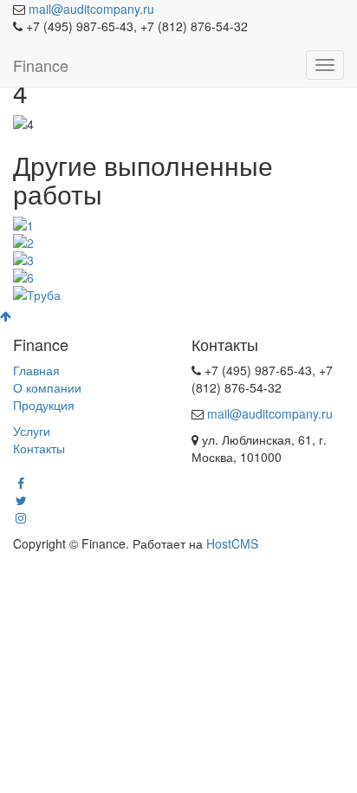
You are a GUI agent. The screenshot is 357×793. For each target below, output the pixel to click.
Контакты (39, 448)
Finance (40, 65)
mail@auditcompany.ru (91, 8)
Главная (36, 370)
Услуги (31, 430)
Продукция (44, 404)
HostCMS (232, 543)
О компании (47, 387)
